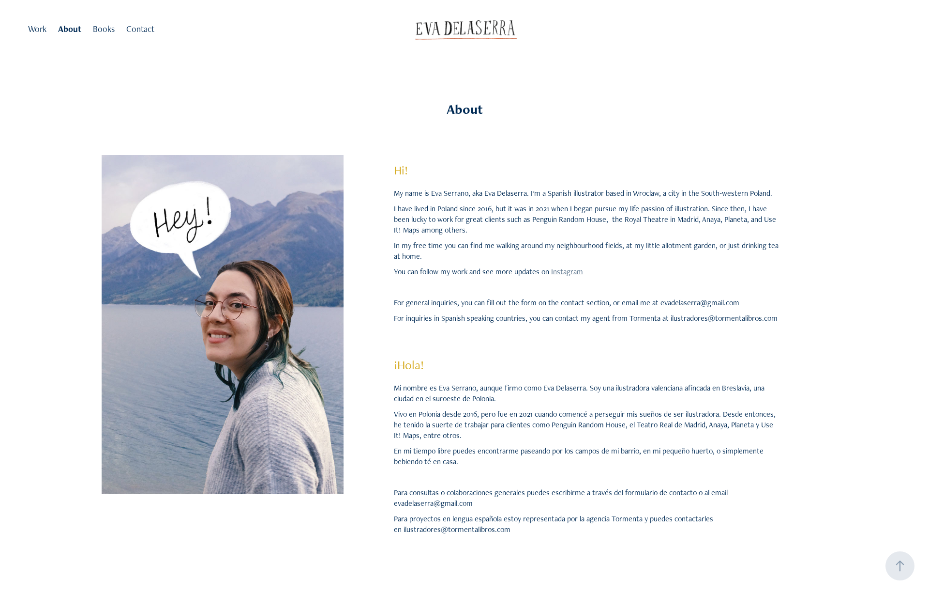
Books (104, 28)
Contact (140, 28)
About (69, 28)
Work (37, 28)
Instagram (567, 271)
